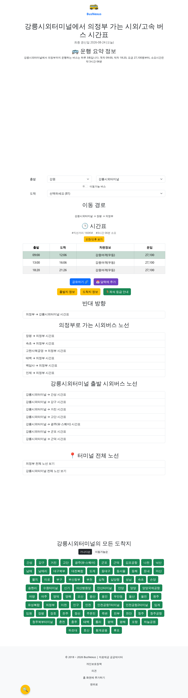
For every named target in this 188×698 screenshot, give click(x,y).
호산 (86, 630)
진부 (117, 613)
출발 (33, 179)
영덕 (56, 596)
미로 (47, 579)
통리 (98, 622)
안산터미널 (104, 588)
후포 (117, 630)
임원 (29, 613)
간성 (29, 562)
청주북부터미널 (42, 622)
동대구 (106, 571)
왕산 (92, 596)
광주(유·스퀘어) (85, 562)
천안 (129, 613)
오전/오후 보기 (94, 239)
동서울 (121, 571)
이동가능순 (101, 552)
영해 (68, 596)
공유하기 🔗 (80, 282)
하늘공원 (150, 622)
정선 (77, 613)
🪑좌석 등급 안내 (117, 292)
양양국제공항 (151, 588)
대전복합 (77, 571)
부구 (59, 579)
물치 (35, 579)
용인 (105, 596)
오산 (80, 596)
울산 (132, 596)
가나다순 (85, 552)
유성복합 (34, 605)
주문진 (91, 613)
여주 (44, 596)
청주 (141, 613)
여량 (32, 596)
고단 (66, 562)
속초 (141, 579)
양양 (133, 588)
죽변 (105, 613)
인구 (76, 605)
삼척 (101, 579)
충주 (74, 622)
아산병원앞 (83, 588)
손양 (153, 579)
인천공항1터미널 (108, 605)
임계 (157, 605)
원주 (156, 596)
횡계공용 (101, 630)
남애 (29, 571)
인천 (88, 605)
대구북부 (59, 571)
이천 (64, 605)
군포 (104, 562)
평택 (110, 622)
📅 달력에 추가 (106, 282)
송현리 (32, 588)
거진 (54, 562)
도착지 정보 (90, 292)
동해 (135, 571)
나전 (146, 562)
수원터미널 (50, 588)
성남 (129, 579)
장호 (53, 613)
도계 (92, 571)
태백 (86, 622)
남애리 (42, 571)
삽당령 (115, 579)
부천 (89, 579)
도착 (33, 193)
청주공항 (156, 613)
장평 (41, 613)
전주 (65, 613)
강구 (41, 562)
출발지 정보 (67, 292)
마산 (159, 571)
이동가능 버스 (98, 186)
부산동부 (74, 579)
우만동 (118, 596)
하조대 (72, 630)
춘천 (62, 622)
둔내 (147, 571)
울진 (144, 596)
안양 (121, 588)
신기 (67, 588)
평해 (123, 622)
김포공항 (131, 562)
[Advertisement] (94, 92)
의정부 (50, 605)
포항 (135, 622)
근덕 (116, 562)
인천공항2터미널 (137, 605)
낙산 (159, 562)
